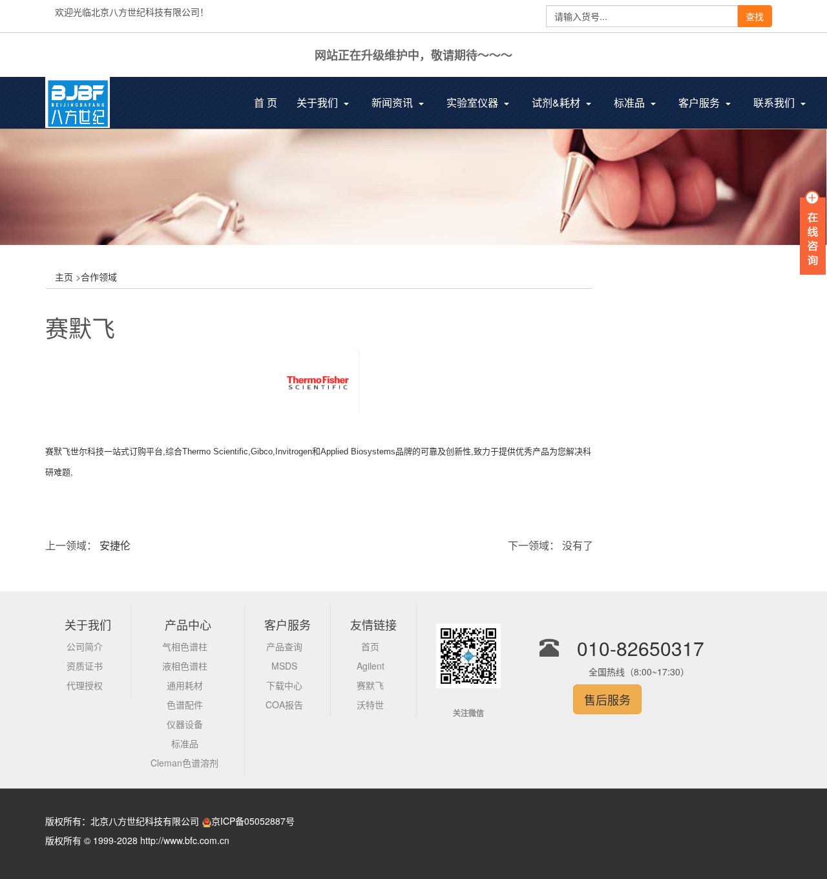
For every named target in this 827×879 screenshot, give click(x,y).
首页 (370, 646)
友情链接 (373, 624)
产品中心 (188, 624)
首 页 (270, 104)
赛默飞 (370, 685)
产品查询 (284, 646)
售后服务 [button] (607, 699)
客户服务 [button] (700, 102)
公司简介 (85, 646)
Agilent (370, 665)
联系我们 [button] (775, 102)
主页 (64, 276)
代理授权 (85, 685)
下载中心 (284, 685)
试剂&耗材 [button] (557, 102)
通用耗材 (185, 685)
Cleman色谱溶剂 (184, 762)
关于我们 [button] (318, 102)
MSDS (284, 665)
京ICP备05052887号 (253, 820)
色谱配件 (185, 704)
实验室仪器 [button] (473, 102)
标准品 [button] (630, 102)
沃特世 (370, 704)
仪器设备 (185, 723)
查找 (755, 16)
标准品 (184, 743)
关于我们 (88, 624)
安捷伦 (115, 545)
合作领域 (99, 276)
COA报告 (284, 704)
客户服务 (287, 624)
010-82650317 (640, 648)
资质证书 (85, 665)
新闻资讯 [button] (393, 102)
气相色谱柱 (184, 646)
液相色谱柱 (184, 665)
